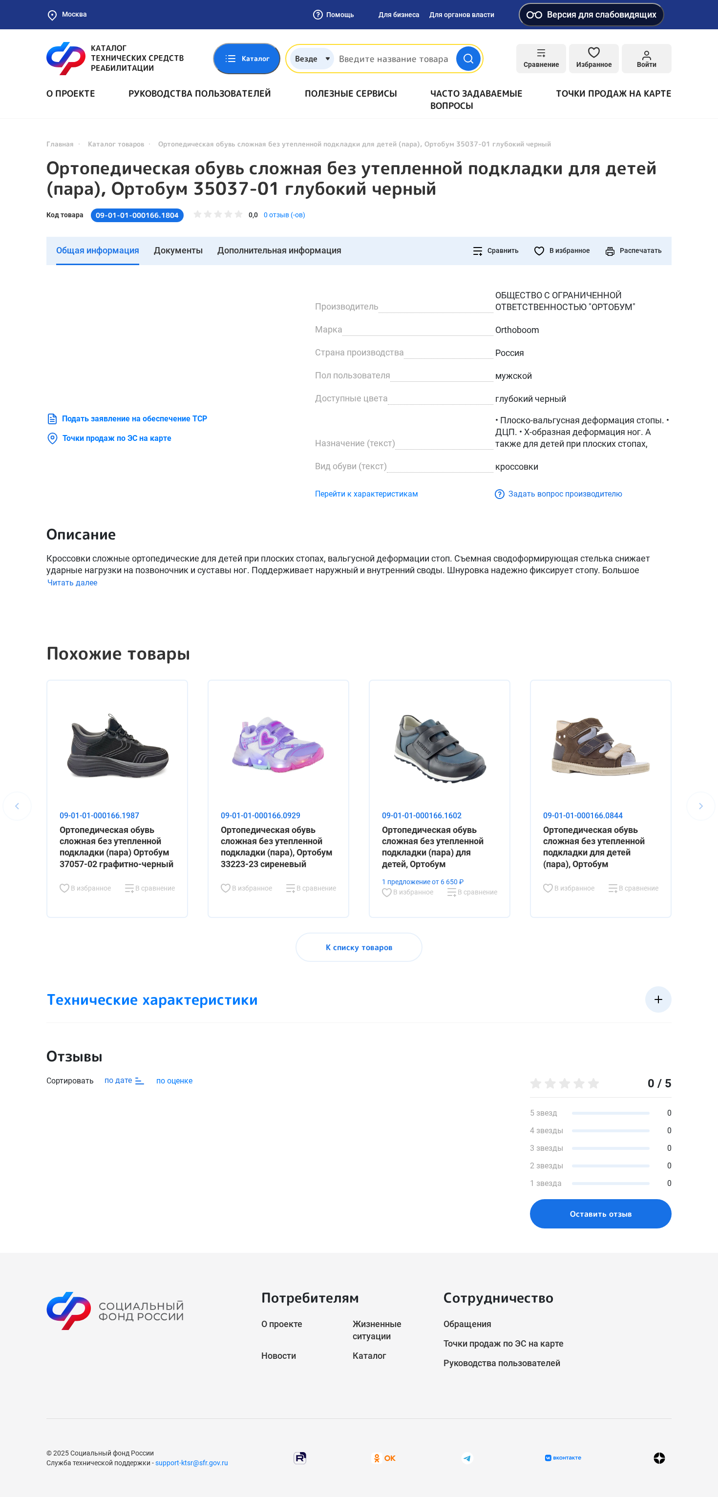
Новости (278, 1356)
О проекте (70, 93)
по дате (119, 1080)
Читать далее (72, 582)
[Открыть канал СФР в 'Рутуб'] (300, 1457)
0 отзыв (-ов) (284, 215)
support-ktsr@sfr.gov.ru (191, 1463)
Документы (178, 250)
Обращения (467, 1324)
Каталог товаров (116, 143)
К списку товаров (359, 947)
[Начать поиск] (468, 58)
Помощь (340, 15)
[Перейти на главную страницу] (115, 58)
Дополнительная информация (279, 250)
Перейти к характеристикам (366, 494)
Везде (306, 58)
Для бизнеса (399, 15)
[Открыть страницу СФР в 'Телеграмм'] (467, 1457)
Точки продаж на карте (614, 93)
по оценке (174, 1080)
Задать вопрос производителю (565, 494)
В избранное (569, 250)
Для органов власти (461, 15)
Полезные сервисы (351, 93)
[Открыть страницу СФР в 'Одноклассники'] (383, 1457)
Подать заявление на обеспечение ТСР (134, 418)
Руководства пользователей (199, 93)
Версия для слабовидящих (601, 14)
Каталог (369, 1356)
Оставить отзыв (601, 1213)
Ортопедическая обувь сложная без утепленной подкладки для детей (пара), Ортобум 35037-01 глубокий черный (351, 178)
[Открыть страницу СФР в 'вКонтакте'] (563, 1458)
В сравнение (154, 888)
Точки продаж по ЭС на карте (117, 438)
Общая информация (97, 250)
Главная (60, 143)
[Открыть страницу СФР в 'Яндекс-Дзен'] (659, 1458)
